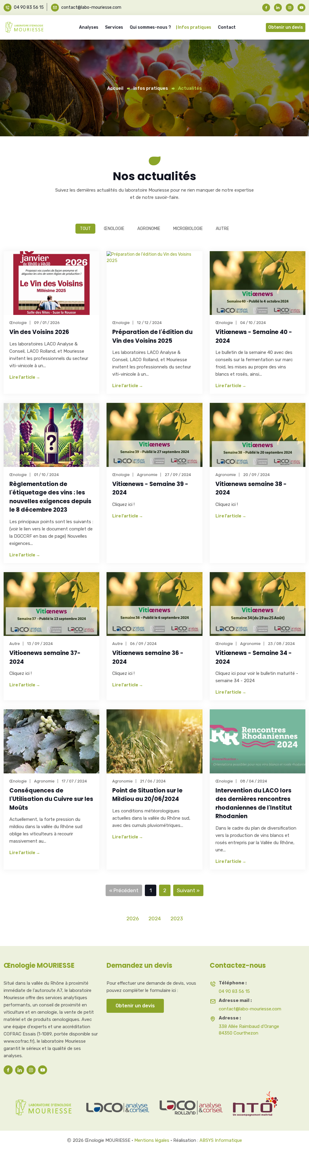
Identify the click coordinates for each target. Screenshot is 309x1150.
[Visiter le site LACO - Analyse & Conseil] (118, 1103)
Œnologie (114, 228)
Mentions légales (151, 1140)
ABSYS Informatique (220, 1140)
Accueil (115, 88)
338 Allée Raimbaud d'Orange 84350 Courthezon (249, 1030)
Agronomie (148, 228)
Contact (227, 27)
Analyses (88, 27)
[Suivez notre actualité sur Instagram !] (289, 7)
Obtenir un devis (285, 27)
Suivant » (188, 890)
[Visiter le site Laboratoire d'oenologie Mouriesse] (44, 1103)
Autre (222, 228)
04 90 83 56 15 (29, 7)
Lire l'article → (24, 377)
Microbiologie (188, 228)
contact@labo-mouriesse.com (91, 7)
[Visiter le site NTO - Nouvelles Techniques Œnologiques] (264, 1103)
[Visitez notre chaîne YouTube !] (300, 7)
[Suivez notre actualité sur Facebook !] (267, 7)
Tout (85, 228)
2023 (176, 918)
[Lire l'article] (51, 283)
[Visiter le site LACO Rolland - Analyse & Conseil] (191, 1104)
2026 (132, 918)
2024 (154, 918)
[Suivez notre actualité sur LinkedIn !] (277, 7)
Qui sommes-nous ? (150, 27)
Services (114, 27)
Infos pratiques (194, 27)
